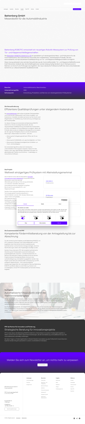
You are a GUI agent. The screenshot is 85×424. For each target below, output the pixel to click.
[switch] (36, 218)
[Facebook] (79, 418)
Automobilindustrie (12, 113)
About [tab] (60, 203)
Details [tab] (42, 203)
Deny (26, 222)
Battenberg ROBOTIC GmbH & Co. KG (19, 56)
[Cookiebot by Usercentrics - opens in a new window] (62, 200)
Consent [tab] (25, 203)
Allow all (59, 222)
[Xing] (77, 418)
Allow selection (42, 222)
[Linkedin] (74, 418)
